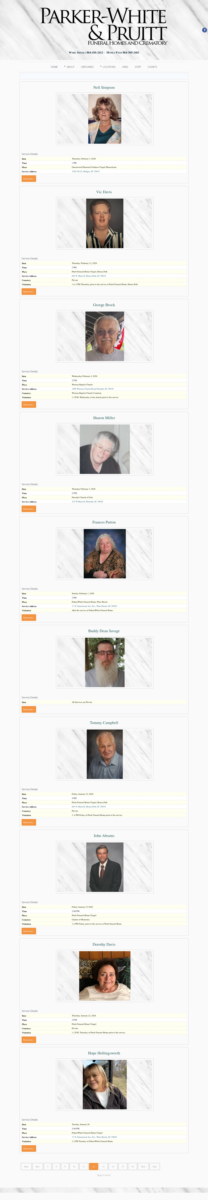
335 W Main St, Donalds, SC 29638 (87, 501)
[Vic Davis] (105, 223)
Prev (38, 1166)
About (70, 66)
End (154, 1166)
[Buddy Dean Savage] (105, 662)
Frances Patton (104, 522)
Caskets (152, 66)
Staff (138, 66)
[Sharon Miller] (105, 449)
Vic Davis (104, 191)
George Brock (104, 304)
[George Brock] (105, 336)
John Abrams (104, 835)
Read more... (28, 178)
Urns (125, 66)
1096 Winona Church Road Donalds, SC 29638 (93, 388)
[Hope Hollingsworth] (105, 1085)
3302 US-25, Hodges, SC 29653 (86, 171)
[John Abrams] (105, 867)
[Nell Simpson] (105, 119)
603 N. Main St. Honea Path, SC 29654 (89, 275)
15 (123, 1166)
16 (132, 1166)
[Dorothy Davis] (105, 976)
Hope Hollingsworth (104, 1053)
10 (74, 1166)
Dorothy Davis (104, 944)
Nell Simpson (104, 87)
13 (103, 1166)
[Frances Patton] (105, 554)
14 (113, 1166)
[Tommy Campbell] (105, 754)
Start (26, 1166)
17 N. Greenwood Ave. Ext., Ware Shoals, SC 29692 (94, 606)
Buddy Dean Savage (104, 630)
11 (84, 1166)
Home (54, 66)
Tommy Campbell (104, 722)
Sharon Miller (104, 417)
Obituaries (87, 66)
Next (143, 1166)
